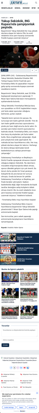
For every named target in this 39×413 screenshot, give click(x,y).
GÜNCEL (17, 8)
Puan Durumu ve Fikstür (10, 387)
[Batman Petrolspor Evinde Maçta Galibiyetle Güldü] (29, 277)
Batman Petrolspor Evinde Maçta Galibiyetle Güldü (27, 284)
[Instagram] (17, 367)
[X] (14, 367)
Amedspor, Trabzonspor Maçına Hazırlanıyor (27, 317)
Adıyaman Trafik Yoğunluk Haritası (26, 382)
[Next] (27, 367)
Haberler (4, 17)
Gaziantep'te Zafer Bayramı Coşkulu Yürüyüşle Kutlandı (9, 317)
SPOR (34, 8)
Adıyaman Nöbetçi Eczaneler (8, 375)
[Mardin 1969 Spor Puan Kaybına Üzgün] (10, 277)
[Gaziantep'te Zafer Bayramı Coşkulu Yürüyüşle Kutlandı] (10, 310)
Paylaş (6, 70)
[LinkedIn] (21, 367)
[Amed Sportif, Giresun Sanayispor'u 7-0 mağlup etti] (29, 293)
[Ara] (36, 3)
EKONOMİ (26, 8)
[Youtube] (24, 367)
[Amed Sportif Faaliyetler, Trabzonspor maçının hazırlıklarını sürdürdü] (10, 293)
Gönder (5, 345)
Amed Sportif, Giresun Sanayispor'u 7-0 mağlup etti (28, 300)
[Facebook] (11, 367)
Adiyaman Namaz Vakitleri (7, 382)
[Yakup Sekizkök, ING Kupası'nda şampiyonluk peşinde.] (19, 56)
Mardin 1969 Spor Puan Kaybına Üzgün (8, 284)
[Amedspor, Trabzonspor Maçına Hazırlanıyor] (29, 310)
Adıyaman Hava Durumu (30, 374)
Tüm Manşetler (26, 387)
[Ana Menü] (2, 3)
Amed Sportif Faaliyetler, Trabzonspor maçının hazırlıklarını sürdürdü (9, 301)
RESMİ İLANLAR (6, 8)
